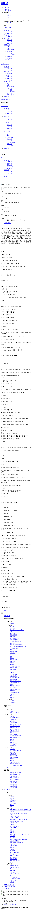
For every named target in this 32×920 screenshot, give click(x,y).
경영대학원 (13, 716)
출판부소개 (7, 45)
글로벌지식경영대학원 (16, 724)
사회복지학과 (13, 651)
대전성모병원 (13, 787)
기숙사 (12, 829)
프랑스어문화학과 (15, 689)
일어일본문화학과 (15, 677)
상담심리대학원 (14, 731)
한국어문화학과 (14, 692)
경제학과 (12, 628)
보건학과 (12, 752)
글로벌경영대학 (14, 638)
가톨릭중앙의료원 (15, 774)
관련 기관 (6, 767)
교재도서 (9, 41)
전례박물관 (13, 803)
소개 (8, 46)
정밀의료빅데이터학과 (16, 765)
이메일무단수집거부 (9, 886)
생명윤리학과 (13, 755)
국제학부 (12, 636)
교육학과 (12, 721)
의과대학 (12, 700)
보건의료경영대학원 (15, 750)
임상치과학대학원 (15, 763)
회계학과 (12, 697)
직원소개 (9, 56)
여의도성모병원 (14, 777)
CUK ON (12, 814)
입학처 (12, 847)
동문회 (12, 831)
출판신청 (6, 35)
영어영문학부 (13, 667)
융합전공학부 (13, 669)
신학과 (12, 711)
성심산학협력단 (14, 841)
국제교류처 (13, 827)
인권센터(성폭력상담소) (16, 842)
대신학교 (12, 796)
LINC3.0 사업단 (14, 818)
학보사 (12, 806)
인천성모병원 (13, 784)
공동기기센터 (13, 822)
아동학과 (12, 663)
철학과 (12, 684)
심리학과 (12, 661)
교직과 (12, 631)
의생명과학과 (13, 674)
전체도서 (9, 33)
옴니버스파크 (13, 877)
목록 (5, 610)
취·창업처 (12, 850)
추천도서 (6, 38)
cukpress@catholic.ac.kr (10, 904)
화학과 (12, 695)
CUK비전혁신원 (14, 816)
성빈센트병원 (13, 786)
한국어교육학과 (14, 744)
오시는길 (6, 888)
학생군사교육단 (14, 855)
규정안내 (9, 51)
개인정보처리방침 (9, 885)
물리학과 (12, 643)
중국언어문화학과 (15, 682)
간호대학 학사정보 (15, 865)
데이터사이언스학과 (15, 641)
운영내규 (12, 54)
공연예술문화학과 (15, 717)
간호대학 (12, 702)
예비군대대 (13, 844)
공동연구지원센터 (15, 867)
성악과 (12, 656)
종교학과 (12, 740)
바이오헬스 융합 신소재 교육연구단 (20, 834)
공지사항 (6, 59)
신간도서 (9, 31)
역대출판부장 (10, 49)
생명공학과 (13, 654)
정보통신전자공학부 (15, 681)
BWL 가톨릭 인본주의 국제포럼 (18, 813)
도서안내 (6, 30)
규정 (11, 53)
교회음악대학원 (14, 712)
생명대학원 (13, 754)
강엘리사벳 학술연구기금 (17, 821)
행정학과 (12, 694)
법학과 (12, 649)
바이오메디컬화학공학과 (17, 648)
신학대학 (12, 623)
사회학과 (12, 653)
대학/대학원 (7, 616)
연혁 (8, 48)
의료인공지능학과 (15, 737)
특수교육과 (13, 687)
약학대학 (12, 664)
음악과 (12, 671)
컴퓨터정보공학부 (15, 686)
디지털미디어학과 (15, 726)
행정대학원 (13, 745)
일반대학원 (13, 739)
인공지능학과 (13, 676)
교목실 (12, 824)
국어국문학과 (13, 635)
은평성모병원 (13, 782)
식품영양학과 (13, 659)
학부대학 (12, 690)
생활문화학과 (13, 734)
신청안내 (9, 36)
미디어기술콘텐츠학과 (16, 644)
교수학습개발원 (14, 826)
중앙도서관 (13, 849)
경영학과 (12, 626)
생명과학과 (13, 732)
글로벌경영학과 (14, 640)
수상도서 (9, 40)
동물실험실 (13, 832)
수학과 (12, 658)
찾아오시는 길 (11, 58)
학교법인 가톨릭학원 (15, 773)
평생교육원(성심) (14, 852)
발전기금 (12, 798)
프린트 (5, 176)
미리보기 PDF (7, 223)
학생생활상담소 (14, 857)
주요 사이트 (7, 789)
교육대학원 (13, 719)
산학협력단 (13, 872)
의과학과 (12, 759)
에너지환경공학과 (15, 666)
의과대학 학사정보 (15, 878)
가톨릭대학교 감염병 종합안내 (18, 819)
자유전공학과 (13, 679)
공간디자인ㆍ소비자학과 (17, 630)
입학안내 (12, 801)
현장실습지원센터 (15, 860)
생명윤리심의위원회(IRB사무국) (19, 839)
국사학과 (12, 633)
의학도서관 (13, 880)
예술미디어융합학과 (15, 735)
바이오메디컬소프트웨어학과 (18, 646)
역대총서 (9, 43)
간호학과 (12, 749)
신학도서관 (13, 800)
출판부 (12, 805)
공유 (5, 177)
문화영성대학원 (14, 727)
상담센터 (12, 837)
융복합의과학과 (14, 757)
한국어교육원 (13, 859)
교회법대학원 (13, 722)
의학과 (12, 760)
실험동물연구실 (14, 873)
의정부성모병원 (14, 779)
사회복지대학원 (14, 729)
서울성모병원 (13, 776)
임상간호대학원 (14, 762)
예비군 (12, 875)
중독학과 (12, 742)
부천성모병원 (13, 781)
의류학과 (12, 672)
